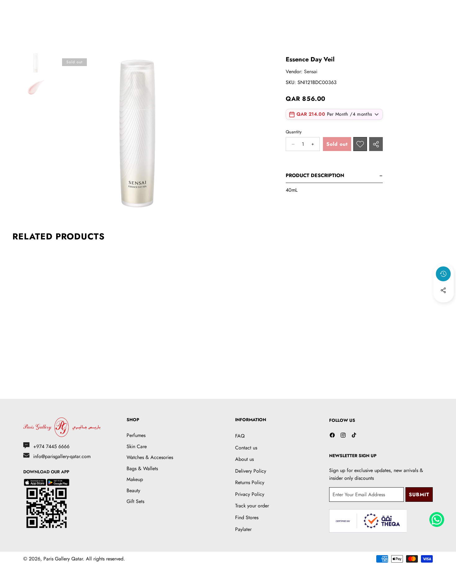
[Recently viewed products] (443, 273)
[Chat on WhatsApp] (437, 517)
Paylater (243, 529)
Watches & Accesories (150, 457)
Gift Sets (135, 501)
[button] (443, 307)
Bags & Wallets (142, 468)
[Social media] (443, 290)
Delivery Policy (250, 471)
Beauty (133, 490)
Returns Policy (249, 482)
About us (244, 459)
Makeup (135, 479)
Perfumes (136, 435)
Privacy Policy (249, 494)
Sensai (310, 71)
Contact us (246, 447)
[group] (36, 63)
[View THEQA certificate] (368, 521)
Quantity (294, 132)
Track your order (252, 505)
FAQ (240, 435)
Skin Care (137, 446)
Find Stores (246, 517)
